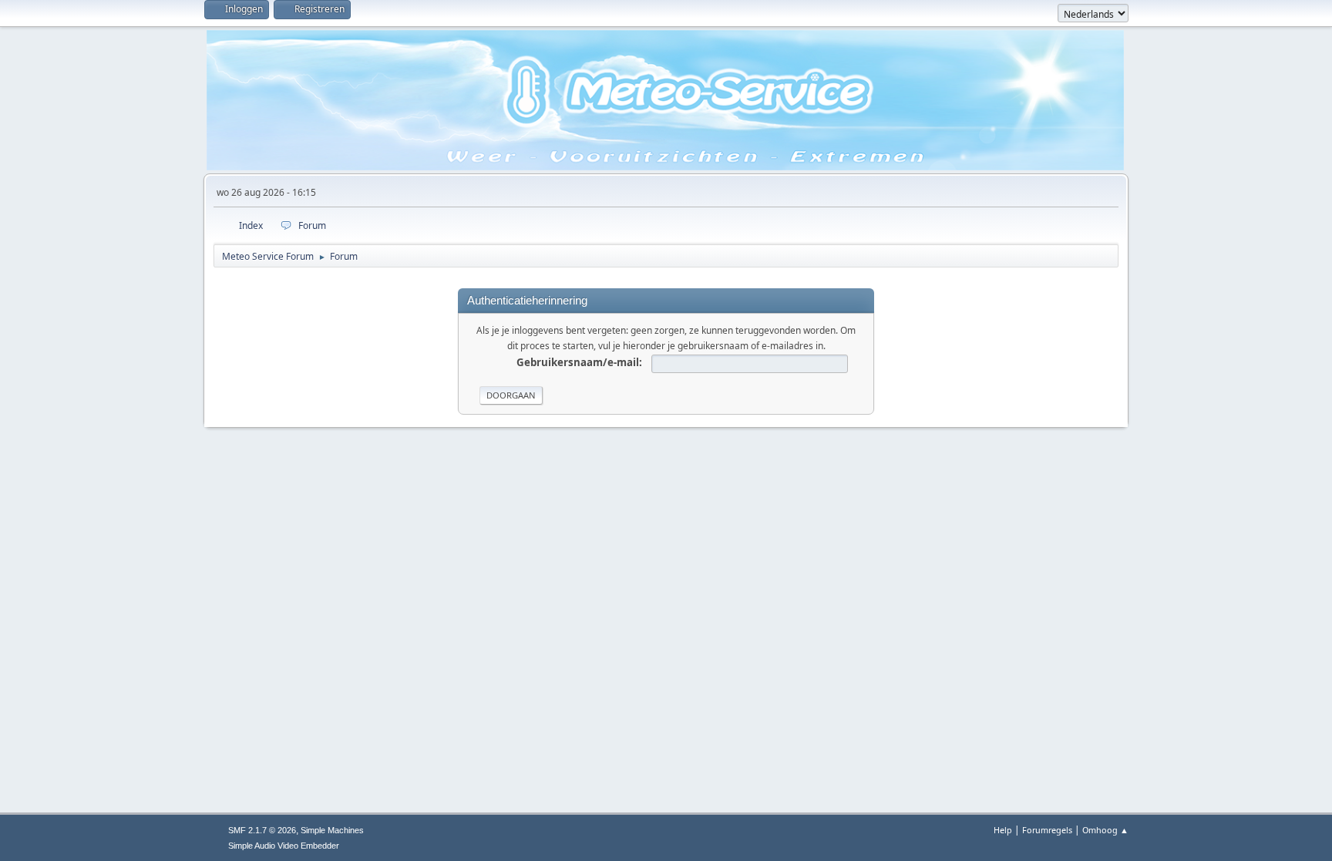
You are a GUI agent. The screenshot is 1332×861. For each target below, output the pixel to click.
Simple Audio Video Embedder (283, 845)
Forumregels (1047, 830)
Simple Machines (332, 830)
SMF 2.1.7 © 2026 (262, 830)
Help (1003, 830)
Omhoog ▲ (1105, 830)
